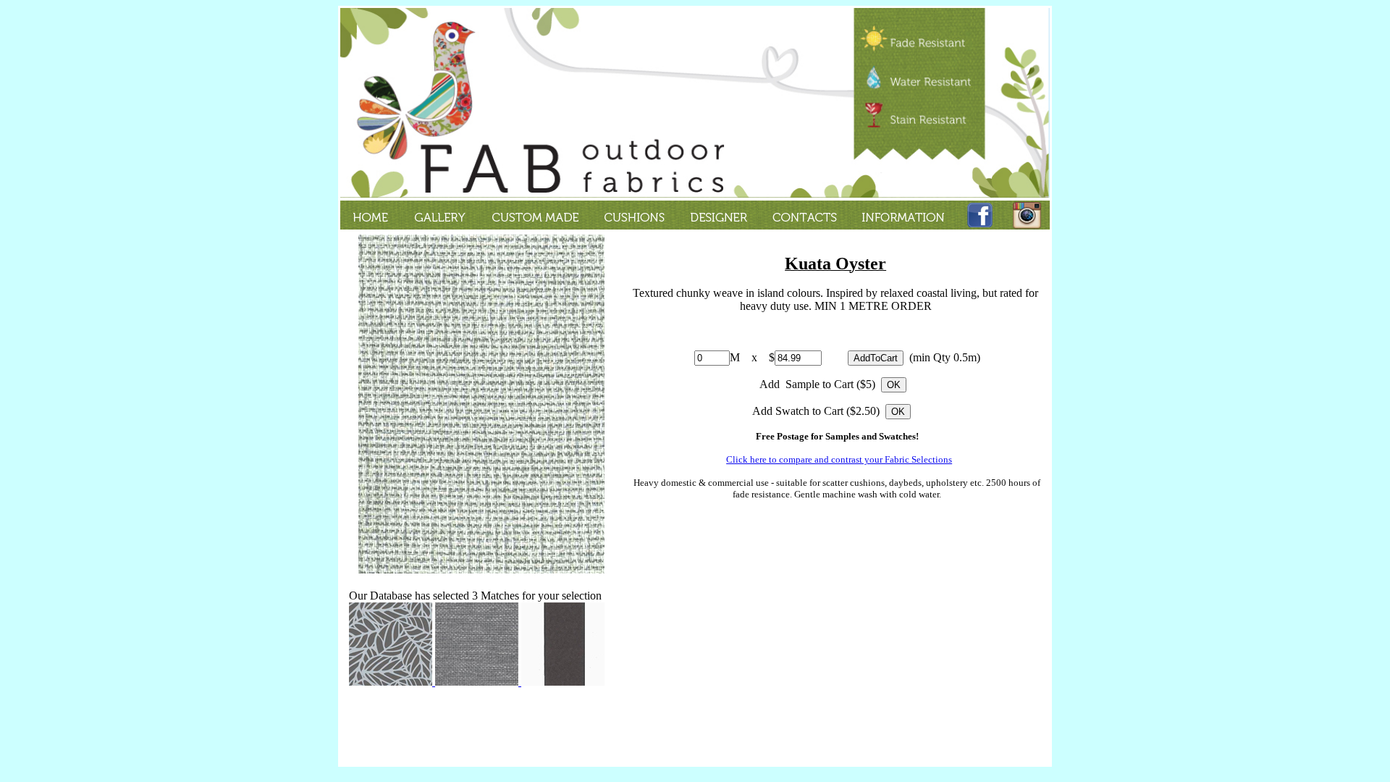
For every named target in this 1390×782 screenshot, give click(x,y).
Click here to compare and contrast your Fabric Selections (839, 459)
